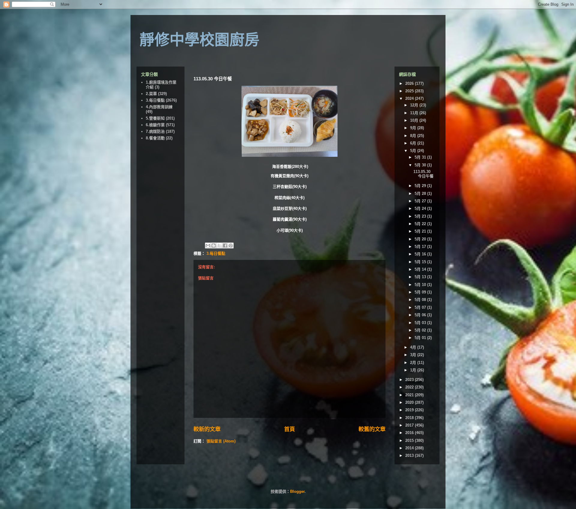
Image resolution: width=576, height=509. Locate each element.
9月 (413, 128)
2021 (410, 395)
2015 (410, 440)
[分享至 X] (219, 246)
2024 (410, 98)
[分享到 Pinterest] (231, 246)
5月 (413, 150)
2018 (410, 417)
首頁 (289, 429)
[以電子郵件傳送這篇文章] (208, 246)
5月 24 (421, 208)
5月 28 (421, 193)
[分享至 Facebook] (225, 246)
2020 (410, 402)
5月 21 (421, 231)
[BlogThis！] (214, 246)
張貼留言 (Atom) (221, 441)
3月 (413, 355)
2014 (410, 448)
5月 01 (421, 337)
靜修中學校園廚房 (200, 39)
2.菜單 (151, 93)
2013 (410, 455)
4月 (413, 347)
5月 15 (421, 262)
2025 (410, 91)
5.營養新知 (155, 118)
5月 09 (421, 292)
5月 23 (421, 216)
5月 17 (421, 246)
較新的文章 (207, 429)
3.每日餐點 (215, 253)
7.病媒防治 (155, 131)
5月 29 (421, 185)
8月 (413, 135)
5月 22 (421, 224)
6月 (413, 143)
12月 (414, 105)
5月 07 (421, 307)
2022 (410, 387)
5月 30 (421, 165)
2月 (413, 362)
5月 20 (421, 239)
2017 (410, 425)
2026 (410, 83)
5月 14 (421, 269)
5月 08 (421, 299)
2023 (410, 379)
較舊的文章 (372, 429)
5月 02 (421, 330)
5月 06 (421, 315)
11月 (414, 113)
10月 (414, 120)
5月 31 (421, 157)
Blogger (297, 491)
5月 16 (421, 254)
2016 (410, 432)
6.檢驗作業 (155, 125)
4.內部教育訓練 (159, 107)
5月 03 (421, 322)
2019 (410, 410)
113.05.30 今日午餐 (423, 174)
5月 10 (421, 284)
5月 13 (421, 277)
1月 (413, 370)
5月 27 (421, 201)
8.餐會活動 (155, 138)
